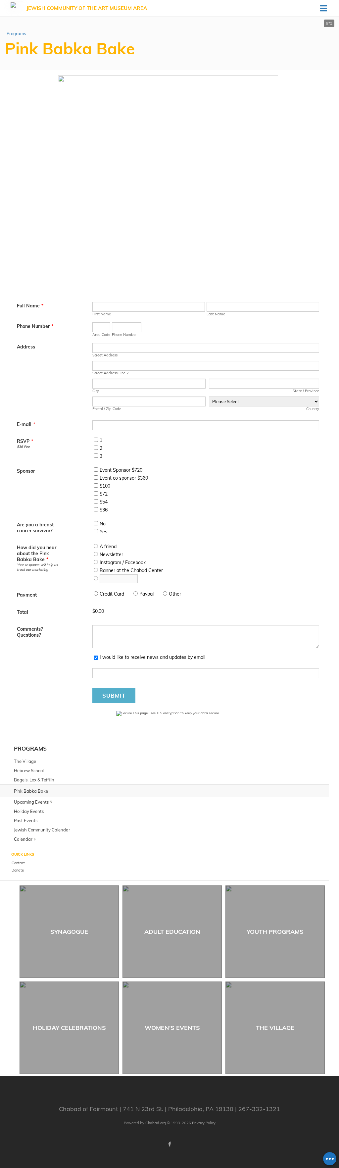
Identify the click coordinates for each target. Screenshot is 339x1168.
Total (22, 612)
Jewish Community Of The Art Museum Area (86, 8)
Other (175, 594)
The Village (275, 1028)
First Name (101, 314)
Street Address (105, 355)
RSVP (25, 441)
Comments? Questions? (30, 632)
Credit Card (112, 594)
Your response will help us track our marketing (37, 567)
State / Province (306, 391)
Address (26, 347)
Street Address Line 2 (110, 373)
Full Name (30, 306)
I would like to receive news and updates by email (152, 657)
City (95, 391)
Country (312, 408)
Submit (113, 695)
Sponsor (26, 471)
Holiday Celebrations (69, 1028)
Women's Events (172, 1028)
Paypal (146, 594)
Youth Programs (275, 931)
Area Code (101, 334)
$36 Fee (23, 446)
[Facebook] (169, 1144)
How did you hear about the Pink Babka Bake (36, 553)
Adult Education (172, 931)
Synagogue (69, 931)
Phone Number (35, 326)
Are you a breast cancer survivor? (35, 528)
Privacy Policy (204, 1123)
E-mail (26, 424)
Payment (27, 595)
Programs (16, 33)
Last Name (216, 314)
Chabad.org (155, 1123)
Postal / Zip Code (106, 408)
